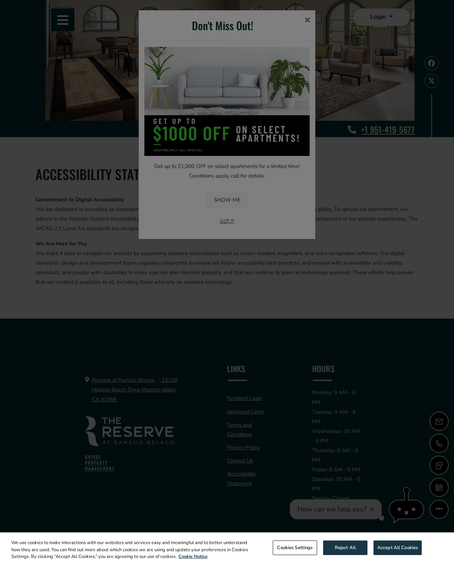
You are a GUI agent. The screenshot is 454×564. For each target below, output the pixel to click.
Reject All (345, 547)
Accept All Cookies (397, 547)
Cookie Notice (192, 556)
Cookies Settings (294, 547)
